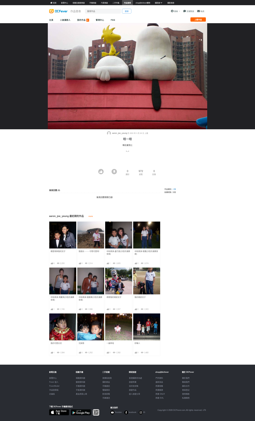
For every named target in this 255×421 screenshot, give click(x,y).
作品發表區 (54, 390)
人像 (174, 189)
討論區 (52, 393)
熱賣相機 (159, 386)
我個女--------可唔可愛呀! (89, 251)
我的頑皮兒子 (140, 297)
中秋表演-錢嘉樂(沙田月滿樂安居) (90, 298)
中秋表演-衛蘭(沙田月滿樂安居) (146, 252)
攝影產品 (106, 382)
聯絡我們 (186, 382)
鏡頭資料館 (80, 382)
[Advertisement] (127, 162)
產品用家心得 (81, 393)
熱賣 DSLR (160, 393)
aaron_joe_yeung (120, 133)
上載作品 (198, 19)
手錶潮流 (106, 397)
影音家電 (106, 393)
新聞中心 (53, 378)
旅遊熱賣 (132, 382)
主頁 (51, 19)
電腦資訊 (106, 390)
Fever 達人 (53, 382)
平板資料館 (80, 390)
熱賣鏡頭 (159, 390)
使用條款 (186, 393)
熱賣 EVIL (160, 397)
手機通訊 (106, 386)
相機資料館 (80, 378)
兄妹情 (81, 343)
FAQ (113, 19)
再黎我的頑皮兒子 (114, 297)
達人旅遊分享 (134, 393)
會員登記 (186, 390)
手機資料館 (80, 386)
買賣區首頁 (107, 378)
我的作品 (83, 19)
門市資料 (159, 378)
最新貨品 (159, 382)
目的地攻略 (133, 386)
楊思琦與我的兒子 (58, 251)
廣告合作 (186, 386)
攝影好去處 (135, 378)
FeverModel (54, 386)
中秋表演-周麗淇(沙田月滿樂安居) (62, 298)
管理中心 (100, 19)
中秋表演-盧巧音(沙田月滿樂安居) (118, 252)
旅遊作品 (132, 390)
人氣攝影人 (65, 19)
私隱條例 (186, 397)
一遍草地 (110, 343)
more (90, 216)
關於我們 (186, 378)
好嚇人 (137, 343)
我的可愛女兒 (56, 343)
